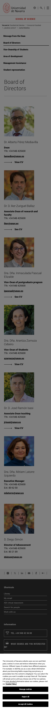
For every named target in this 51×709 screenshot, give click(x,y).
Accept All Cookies (25, 704)
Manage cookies (25, 689)
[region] (25, 681)
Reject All (25, 696)
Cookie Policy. (11, 684)
